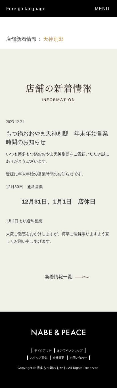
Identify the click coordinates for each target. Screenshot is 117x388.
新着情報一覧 (58, 276)
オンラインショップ (70, 350)
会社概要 (58, 357)
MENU (103, 8)
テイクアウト (42, 350)
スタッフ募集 (38, 357)
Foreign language (26, 8)
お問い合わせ (78, 357)
